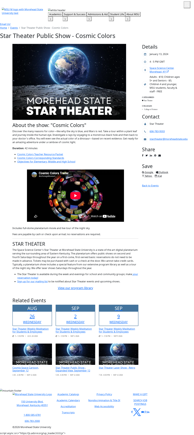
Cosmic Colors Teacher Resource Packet (40, 154)
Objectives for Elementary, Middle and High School (46, 161)
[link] (32, 403)
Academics (55, 14)
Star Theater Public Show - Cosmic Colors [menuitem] (44, 27)
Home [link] (3, 27)
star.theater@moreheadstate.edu (169, 139)
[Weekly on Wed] (13, 336)
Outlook (163, 172)
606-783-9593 (157, 131)
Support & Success (74, 14)
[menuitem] (3, 28)
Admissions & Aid (98, 14)
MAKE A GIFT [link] (140, 394)
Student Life (117, 14)
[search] (187, 4)
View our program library (75, 288)
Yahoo (148, 176)
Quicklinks (142, 4)
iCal (160, 176)
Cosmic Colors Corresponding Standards (40, 158)
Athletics (176, 4)
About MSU (132, 14)
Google (149, 172)
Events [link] (14, 27)
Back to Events (150, 185)
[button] (32, 395)
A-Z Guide (161, 4)
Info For (123, 4)
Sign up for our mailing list (32, 281)
